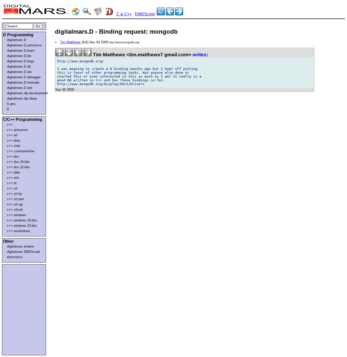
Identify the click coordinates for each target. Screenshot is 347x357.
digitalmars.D (16, 40)
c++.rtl (12, 183)
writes (200, 54)
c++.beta (13, 140)
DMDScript (145, 14)
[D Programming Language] (109, 14)
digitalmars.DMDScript (23, 252)
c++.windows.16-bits (22, 220)
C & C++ (124, 14)
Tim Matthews (70, 42)
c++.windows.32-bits (22, 226)
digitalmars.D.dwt (19, 88)
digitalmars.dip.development (25, 93)
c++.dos (13, 156)
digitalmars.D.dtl (19, 66)
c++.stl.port (15, 199)
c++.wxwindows (18, 231)
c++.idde (13, 172)
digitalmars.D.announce (24, 45)
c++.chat (13, 146)
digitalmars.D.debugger (24, 77)
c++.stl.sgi (15, 204)
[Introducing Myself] (179, 14)
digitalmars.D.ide (19, 72)
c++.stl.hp (14, 194)
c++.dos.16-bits (18, 162)
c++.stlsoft (15, 210)
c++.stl (12, 188)
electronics (15, 257)
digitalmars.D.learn (20, 50)
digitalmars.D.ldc (19, 56)
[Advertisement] (18, 276)
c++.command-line (20, 151)
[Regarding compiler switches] (170, 14)
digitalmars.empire (20, 246)
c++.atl (12, 135)
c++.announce (17, 130)
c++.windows (16, 215)
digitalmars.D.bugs (20, 61)
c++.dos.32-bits (18, 167)
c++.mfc (13, 178)
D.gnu (11, 104)
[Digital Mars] (76, 14)
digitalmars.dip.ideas (22, 98)
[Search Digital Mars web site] (87, 14)
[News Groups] (98, 14)
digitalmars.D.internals (23, 82)
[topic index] (161, 14)
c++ (10, 124)
